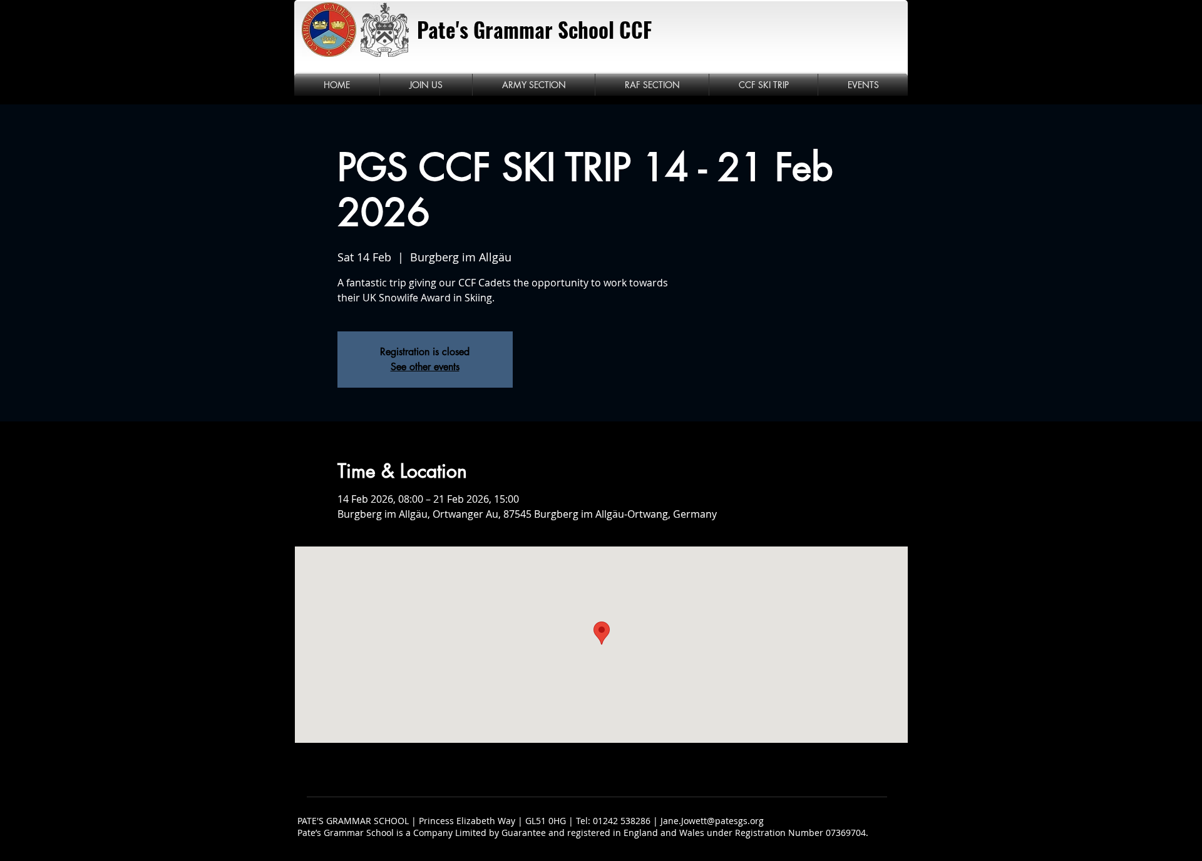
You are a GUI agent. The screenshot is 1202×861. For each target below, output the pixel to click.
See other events (425, 366)
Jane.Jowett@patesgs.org (712, 821)
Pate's (442, 29)
